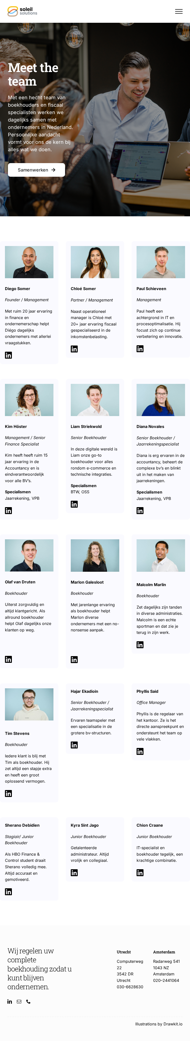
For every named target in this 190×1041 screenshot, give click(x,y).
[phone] (28, 1001)
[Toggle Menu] (179, 11)
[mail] (19, 1001)
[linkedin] (9, 1001)
